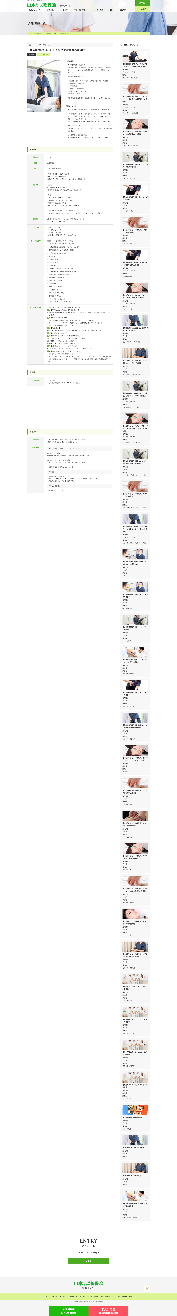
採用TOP (47, 1296)
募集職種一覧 (38, 33)
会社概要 (124, 1296)
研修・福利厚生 (79, 10)
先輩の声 (64, 10)
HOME (29, 33)
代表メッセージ (34, 10)
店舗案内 (123, 10)
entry (88, 1261)
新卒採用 (142, 3)
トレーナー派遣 (97, 10)
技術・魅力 (50, 10)
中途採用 (142, 9)
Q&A (111, 10)
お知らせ (54, 1296)
